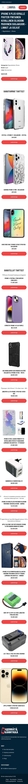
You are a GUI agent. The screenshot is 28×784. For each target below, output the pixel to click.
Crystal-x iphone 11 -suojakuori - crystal (14, 135)
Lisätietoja (14, 79)
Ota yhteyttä (13, 779)
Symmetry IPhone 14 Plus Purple (14, 325)
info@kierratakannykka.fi (7, 2)
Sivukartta (20, 781)
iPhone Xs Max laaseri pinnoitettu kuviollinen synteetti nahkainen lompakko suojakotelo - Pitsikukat (14, 441)
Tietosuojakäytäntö (10, 781)
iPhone (14, 31)
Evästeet (20, 779)
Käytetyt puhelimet (9, 752)
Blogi (5, 758)
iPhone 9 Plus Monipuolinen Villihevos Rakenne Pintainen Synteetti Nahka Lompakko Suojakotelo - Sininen (14, 573)
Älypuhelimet (6, 31)
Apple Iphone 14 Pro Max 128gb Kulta (14, 706)
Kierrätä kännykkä (9, 749)
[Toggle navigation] (3, 7)
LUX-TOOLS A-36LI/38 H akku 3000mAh (14, 654)
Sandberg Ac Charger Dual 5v (14, 481)
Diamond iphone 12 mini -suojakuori (14, 190)
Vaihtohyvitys (7, 755)
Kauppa (23, 7)
